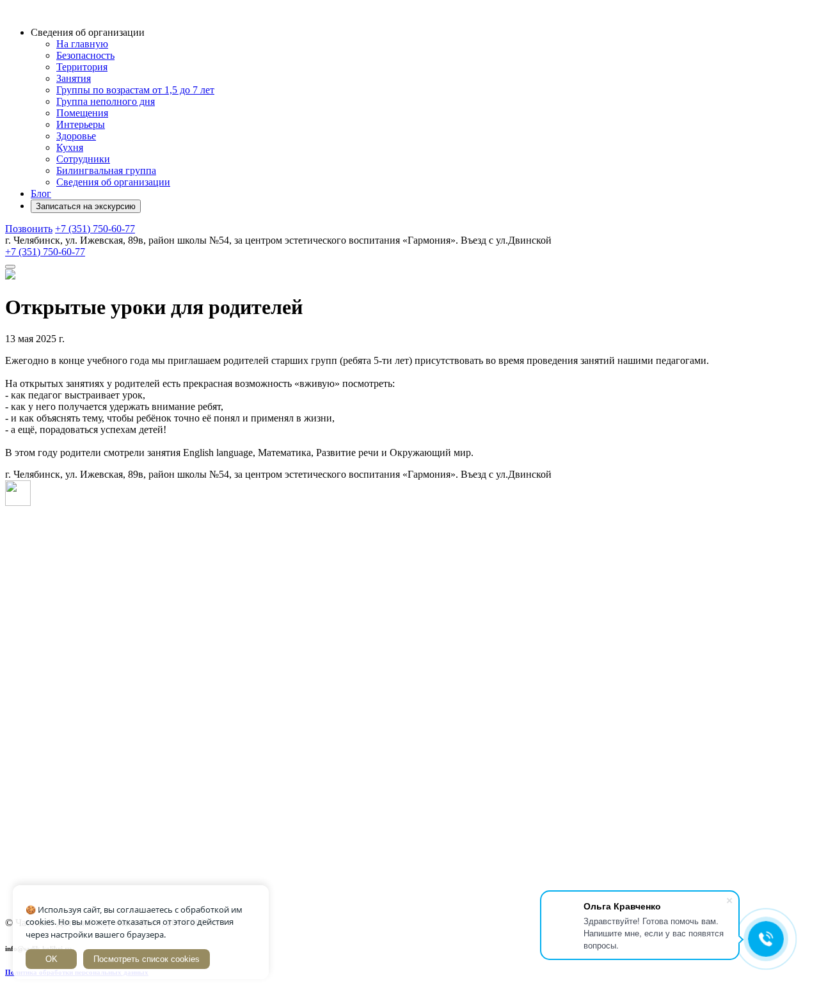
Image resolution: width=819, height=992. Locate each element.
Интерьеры (80, 124)
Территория (81, 66)
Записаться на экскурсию (86, 206)
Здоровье (76, 135)
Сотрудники (83, 159)
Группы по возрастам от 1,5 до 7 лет (135, 89)
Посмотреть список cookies (146, 959)
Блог (41, 193)
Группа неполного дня (105, 101)
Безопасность (85, 55)
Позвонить (28, 228)
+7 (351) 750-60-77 (45, 251)
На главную (82, 43)
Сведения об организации (113, 182)
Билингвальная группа (106, 170)
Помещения (82, 112)
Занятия (73, 78)
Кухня (69, 147)
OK (51, 959)
